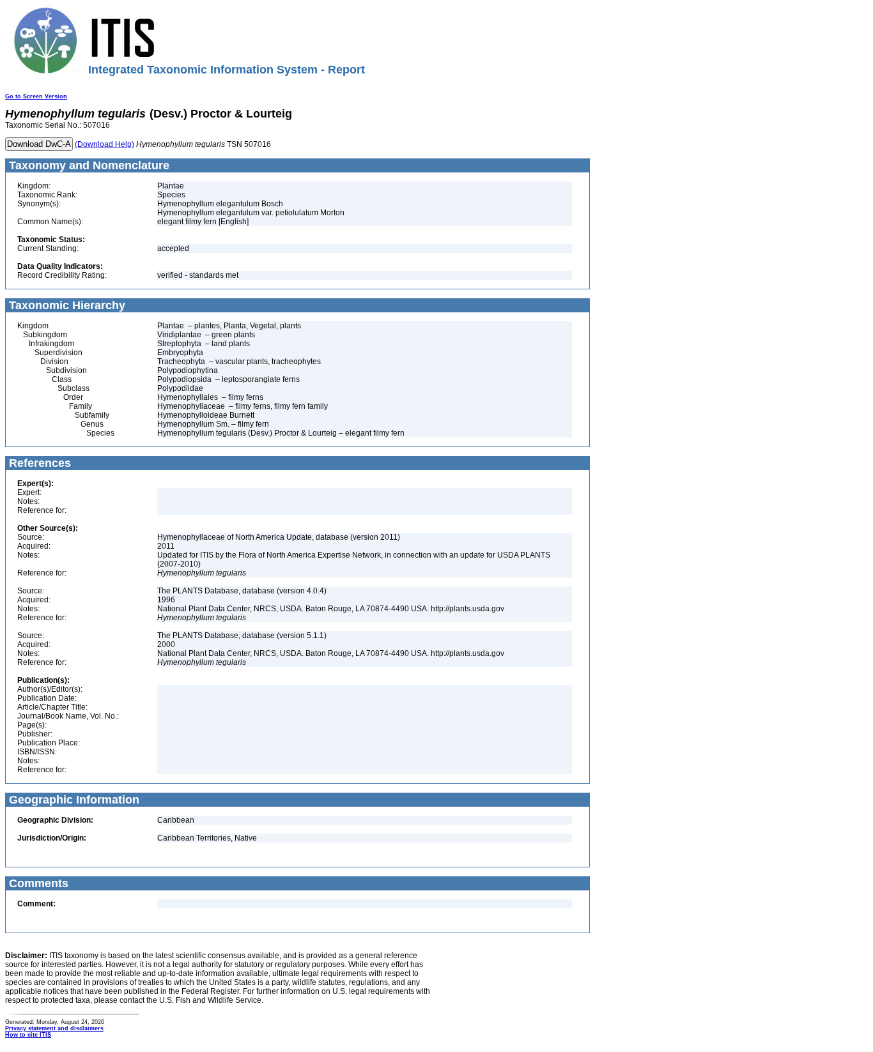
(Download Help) (104, 144)
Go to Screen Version (36, 96)
